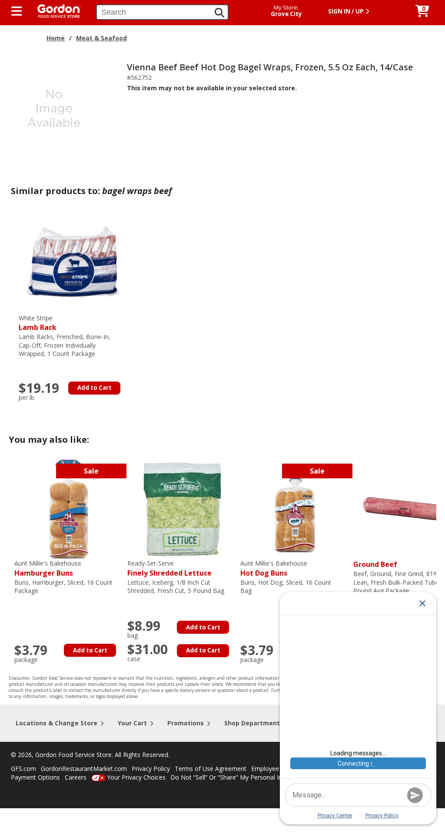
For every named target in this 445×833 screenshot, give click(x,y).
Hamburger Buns (47, 568)
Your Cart (132, 723)
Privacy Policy (151, 768)
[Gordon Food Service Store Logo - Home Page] (54, 10)
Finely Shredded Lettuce (169, 568)
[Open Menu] (16, 11)
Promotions (185, 723)
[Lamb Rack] (73, 263)
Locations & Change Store (56, 723)
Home (55, 38)
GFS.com (23, 768)
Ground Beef (375, 564)
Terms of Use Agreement (210, 768)
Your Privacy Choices (136, 777)
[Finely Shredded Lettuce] (182, 508)
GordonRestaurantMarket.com (84, 768)
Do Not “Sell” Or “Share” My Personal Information (240, 777)
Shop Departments (253, 723)
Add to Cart (94, 388)
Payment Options (35, 777)
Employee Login (273, 768)
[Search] (219, 12)
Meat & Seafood (101, 38)
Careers (75, 777)
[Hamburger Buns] (69, 508)
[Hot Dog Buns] (295, 508)
